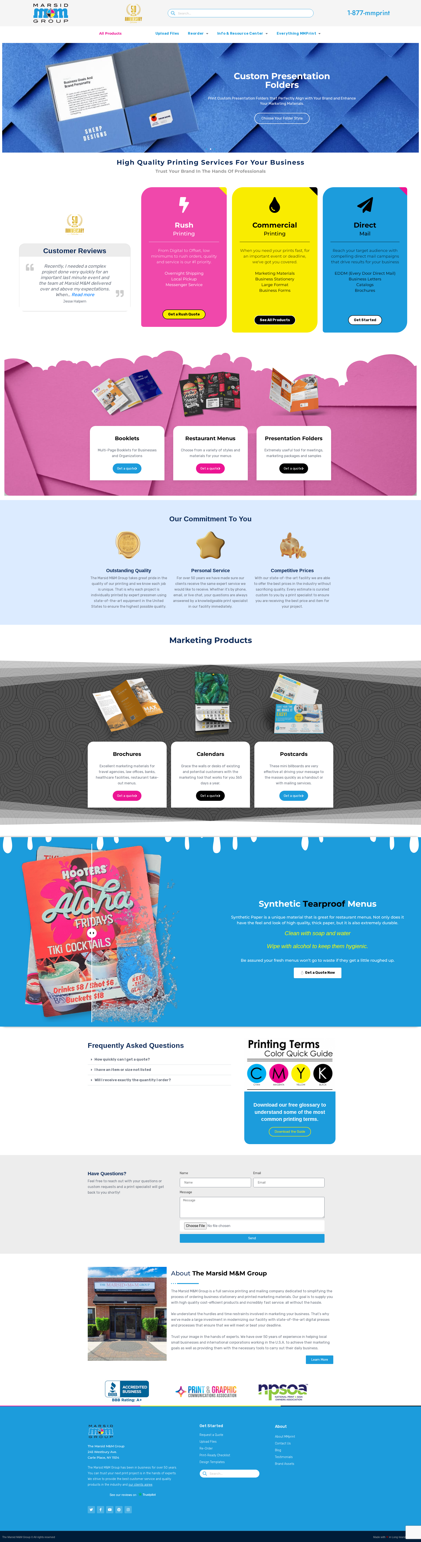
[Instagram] (128, 1509)
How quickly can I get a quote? (122, 1059)
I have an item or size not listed (123, 1070)
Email (257, 1173)
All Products (110, 33)
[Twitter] (91, 1509)
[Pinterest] (119, 1509)
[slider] (92, 933)
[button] (206, 149)
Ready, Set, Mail (300, 121)
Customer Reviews (74, 253)
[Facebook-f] (100, 1509)
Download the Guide (290, 1132)
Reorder (196, 33)
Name (184, 1173)
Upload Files (167, 33)
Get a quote (126, 468)
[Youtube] (109, 1509)
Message (186, 1192)
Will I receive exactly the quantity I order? (133, 1080)
